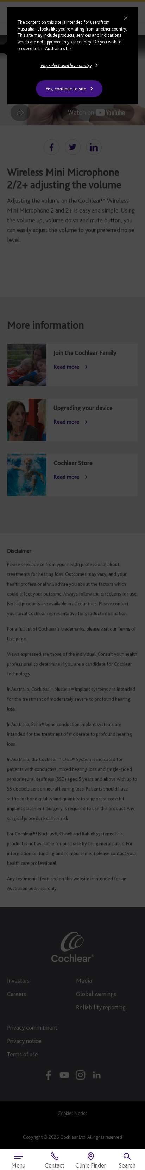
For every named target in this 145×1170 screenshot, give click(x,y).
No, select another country (65, 65)
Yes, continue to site (66, 89)
